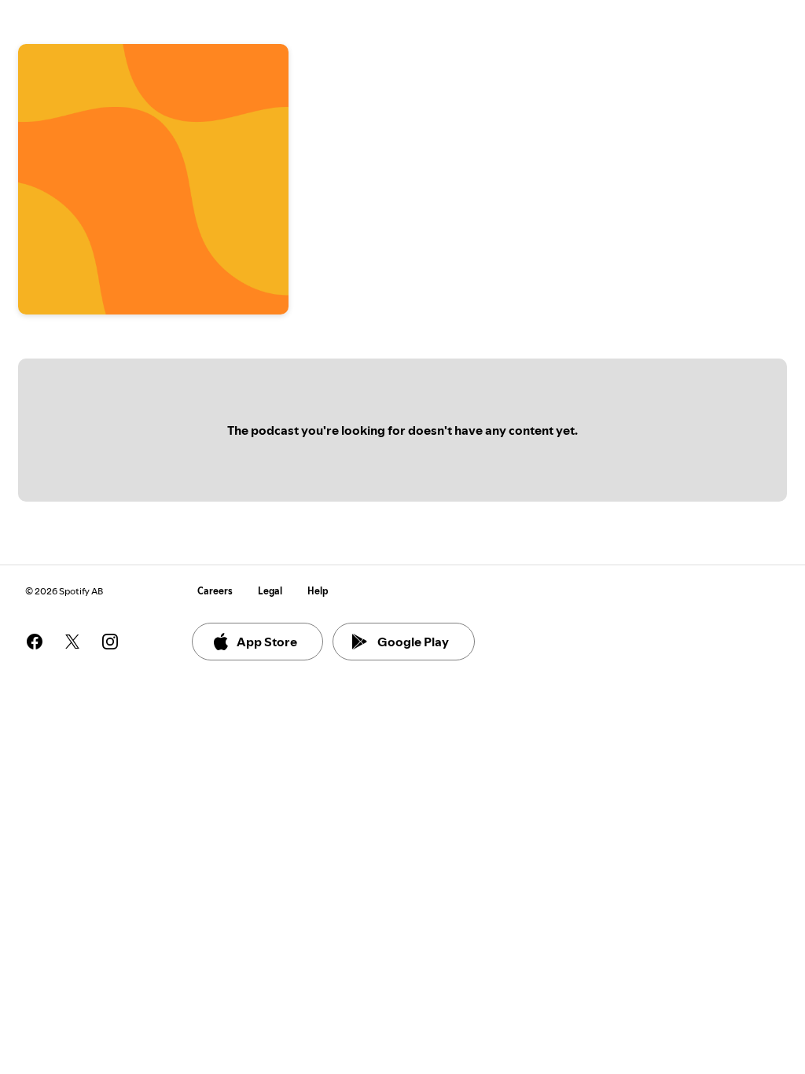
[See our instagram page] (110, 641)
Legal (270, 591)
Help (318, 591)
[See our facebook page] (34, 641)
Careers (215, 591)
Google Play (413, 641)
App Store (267, 641)
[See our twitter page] (72, 641)
